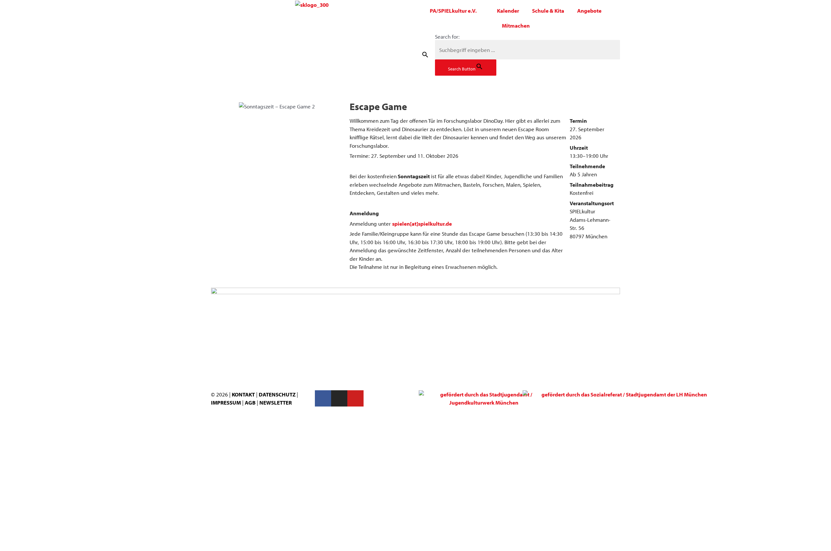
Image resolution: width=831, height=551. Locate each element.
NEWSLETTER (275, 402)
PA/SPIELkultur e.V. (453, 10)
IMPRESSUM (226, 402)
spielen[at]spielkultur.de (422, 223)
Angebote (589, 10)
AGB (250, 402)
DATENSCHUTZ (278, 394)
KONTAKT (243, 394)
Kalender (508, 10)
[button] (425, 54)
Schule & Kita (548, 10)
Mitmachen (516, 25)
